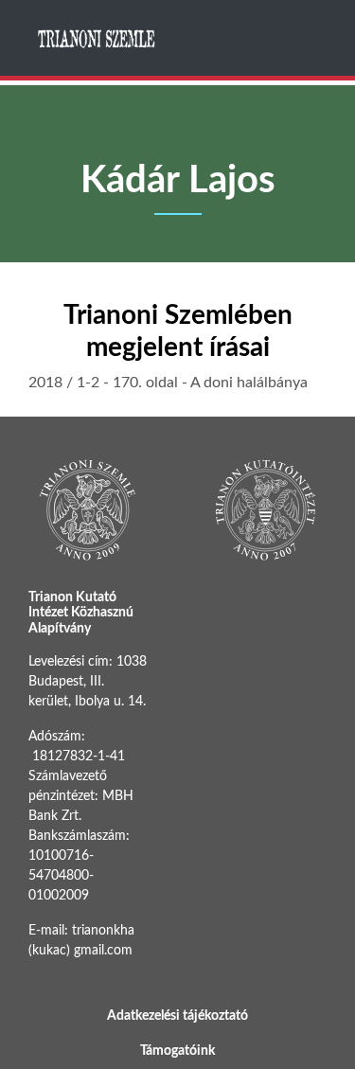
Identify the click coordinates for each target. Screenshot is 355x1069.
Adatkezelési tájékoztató (177, 1016)
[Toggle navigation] (310, 38)
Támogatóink (177, 1051)
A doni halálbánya (249, 382)
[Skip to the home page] (97, 38)
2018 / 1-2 (63, 382)
